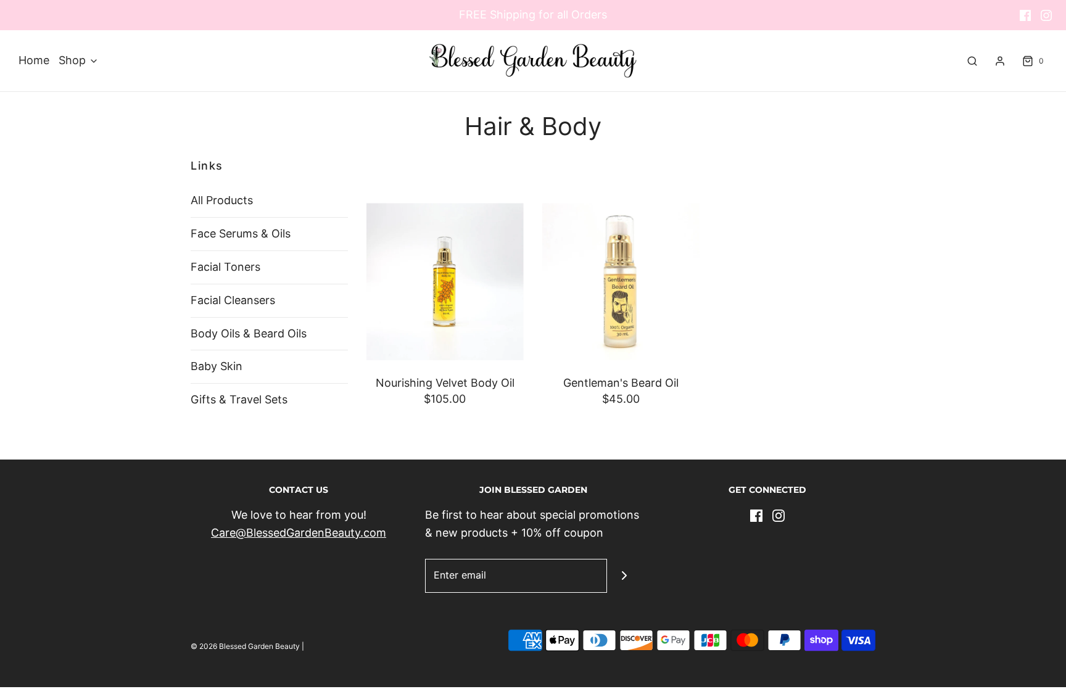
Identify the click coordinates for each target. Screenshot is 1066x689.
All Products (222, 200)
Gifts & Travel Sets (239, 399)
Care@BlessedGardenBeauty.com (298, 532)
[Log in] (1000, 61)
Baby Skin (216, 366)
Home (34, 60)
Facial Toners (225, 266)
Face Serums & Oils (241, 233)
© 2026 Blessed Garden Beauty (245, 646)
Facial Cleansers (233, 300)
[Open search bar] (972, 61)
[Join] (624, 576)
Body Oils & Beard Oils (249, 333)
